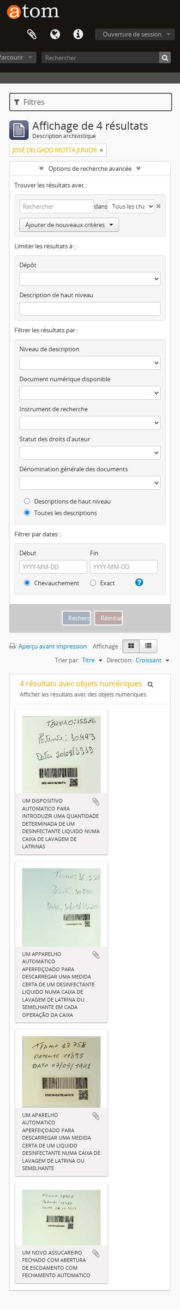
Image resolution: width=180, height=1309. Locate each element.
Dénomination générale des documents (73, 469)
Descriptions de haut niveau (72, 501)
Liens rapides (78, 34)
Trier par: (67, 660)
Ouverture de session (132, 34)
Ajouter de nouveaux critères (65, 225)
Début (27, 553)
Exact (107, 583)
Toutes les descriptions (65, 513)
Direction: (120, 660)
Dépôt (27, 265)
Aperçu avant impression (52, 646)
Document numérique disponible (64, 379)
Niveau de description (49, 349)
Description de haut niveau (56, 295)
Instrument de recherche (53, 409)
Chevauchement (56, 583)
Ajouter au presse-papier (96, 801)
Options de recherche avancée (90, 168)
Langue (54, 34)
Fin (94, 553)
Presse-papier (31, 34)
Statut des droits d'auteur (54, 439)
